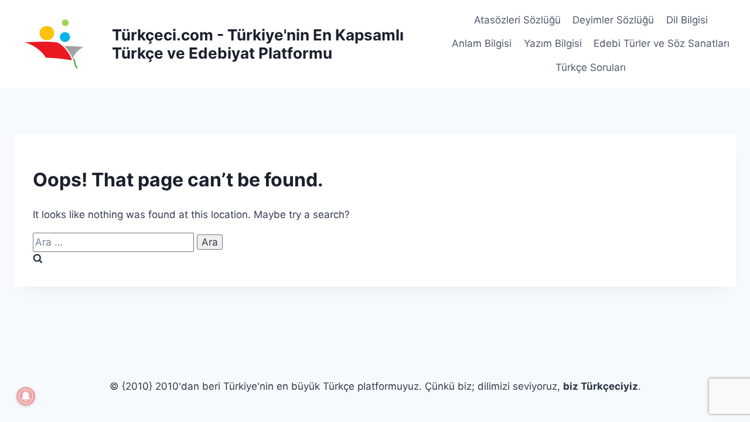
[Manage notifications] (25, 396)
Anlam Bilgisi (482, 43)
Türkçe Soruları (590, 67)
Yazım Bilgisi (553, 43)
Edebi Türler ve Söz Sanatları (661, 43)
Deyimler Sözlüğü (613, 20)
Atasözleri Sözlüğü (517, 20)
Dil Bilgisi (687, 20)
